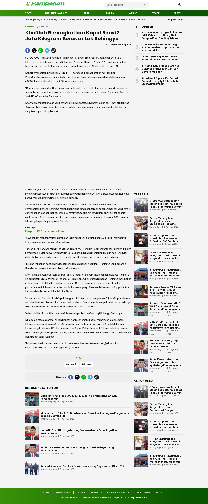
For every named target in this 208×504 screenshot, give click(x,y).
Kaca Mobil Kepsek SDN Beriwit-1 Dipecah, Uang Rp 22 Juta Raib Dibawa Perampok (161, 81)
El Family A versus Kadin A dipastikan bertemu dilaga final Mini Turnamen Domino (166, 203)
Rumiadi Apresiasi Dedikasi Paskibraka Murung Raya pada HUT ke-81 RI (83, 466)
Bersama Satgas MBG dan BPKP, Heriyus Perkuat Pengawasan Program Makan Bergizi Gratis (165, 291)
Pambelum (30, 26)
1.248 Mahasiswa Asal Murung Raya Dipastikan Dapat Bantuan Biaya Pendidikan (161, 47)
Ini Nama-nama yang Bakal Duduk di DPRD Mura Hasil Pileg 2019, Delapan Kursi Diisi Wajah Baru (162, 35)
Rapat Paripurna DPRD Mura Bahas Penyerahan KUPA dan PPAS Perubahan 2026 (165, 240)
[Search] (145, 5)
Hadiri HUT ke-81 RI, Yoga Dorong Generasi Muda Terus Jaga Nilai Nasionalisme (79, 432)
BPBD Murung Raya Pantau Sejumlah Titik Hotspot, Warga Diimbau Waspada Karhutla (165, 274)
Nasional (44, 26)
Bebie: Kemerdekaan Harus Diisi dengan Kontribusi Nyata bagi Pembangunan (78, 449)
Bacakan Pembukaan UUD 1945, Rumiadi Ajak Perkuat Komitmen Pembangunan (79, 397)
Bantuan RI (71, 364)
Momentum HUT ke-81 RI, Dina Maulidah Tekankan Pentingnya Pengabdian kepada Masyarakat (85, 414)
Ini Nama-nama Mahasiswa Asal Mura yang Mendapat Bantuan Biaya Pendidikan (161, 68)
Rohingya (86, 364)
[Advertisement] (78, 150)
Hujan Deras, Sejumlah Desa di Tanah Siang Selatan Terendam (160, 58)
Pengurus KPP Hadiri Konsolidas (44, 231)
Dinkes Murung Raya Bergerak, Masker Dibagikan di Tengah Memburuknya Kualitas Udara (163, 224)
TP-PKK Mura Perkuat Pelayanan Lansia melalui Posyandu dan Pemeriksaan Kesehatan (166, 257)
